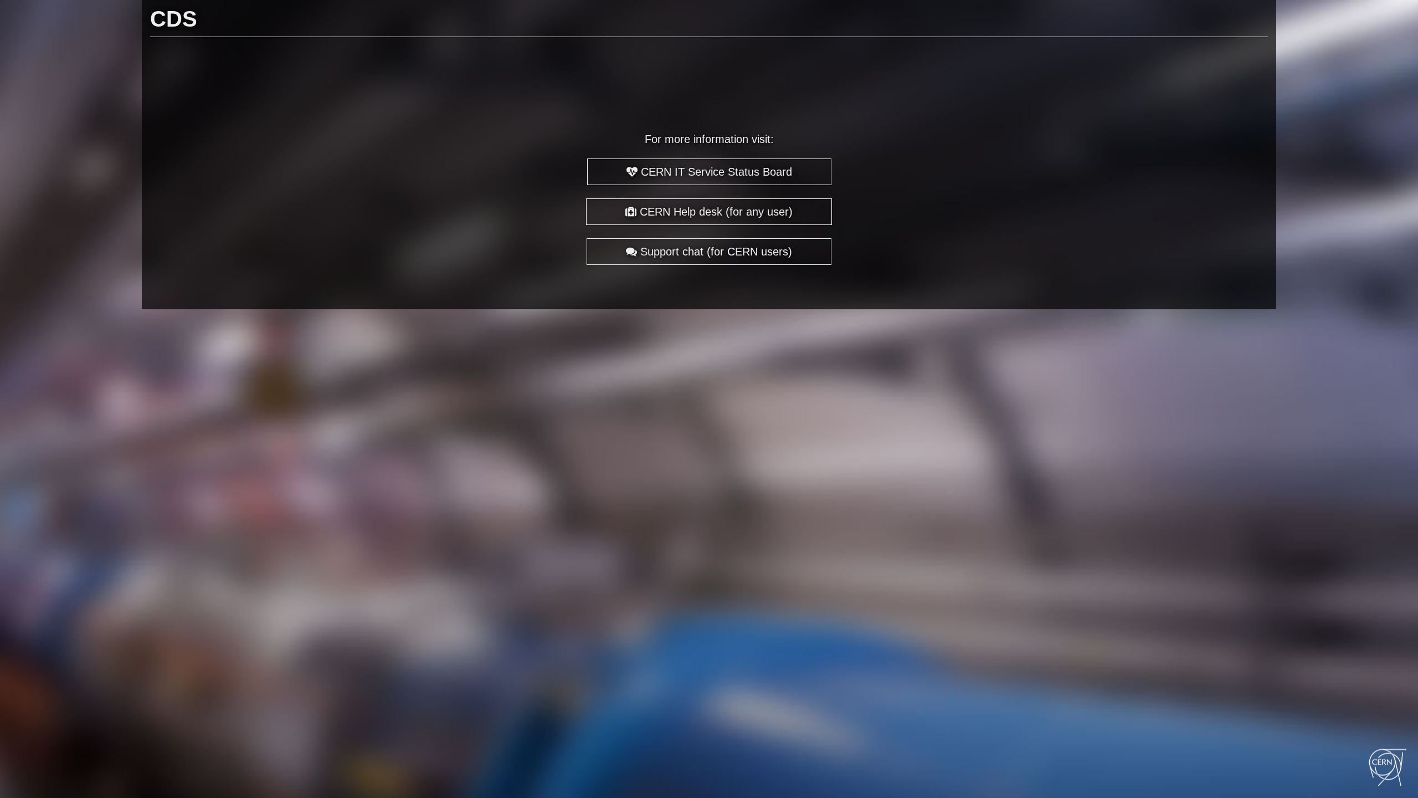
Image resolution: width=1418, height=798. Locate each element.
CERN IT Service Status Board (715, 172)
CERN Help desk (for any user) (714, 212)
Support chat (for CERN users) (714, 251)
